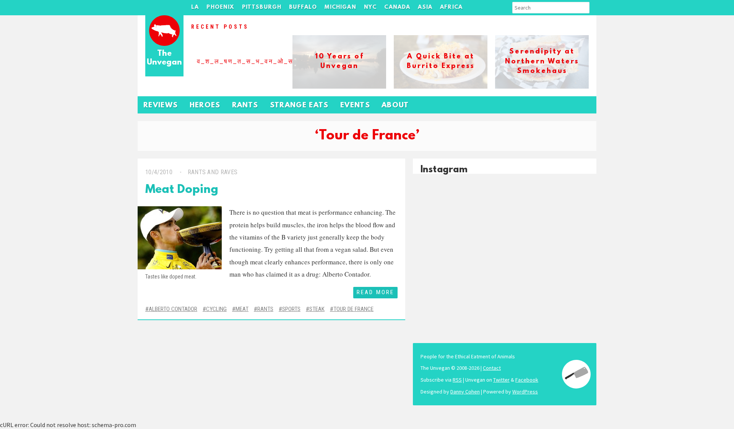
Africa (451, 7)
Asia (425, 7)
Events (355, 106)
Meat (241, 309)
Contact (492, 367)
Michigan (340, 7)
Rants (245, 106)
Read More (375, 292)
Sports (291, 309)
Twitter (501, 379)
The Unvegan (164, 58)
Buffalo (303, 7)
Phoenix (220, 7)
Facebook (526, 379)
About (395, 106)
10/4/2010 (158, 172)
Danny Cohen (465, 391)
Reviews (160, 106)
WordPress (525, 391)
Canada (397, 7)
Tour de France (353, 309)
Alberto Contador (173, 309)
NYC (370, 7)
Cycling (216, 309)
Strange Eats (299, 106)
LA (195, 7)
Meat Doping (181, 190)
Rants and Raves (213, 172)
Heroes (205, 106)
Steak (317, 309)
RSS (457, 379)
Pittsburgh (262, 7)
